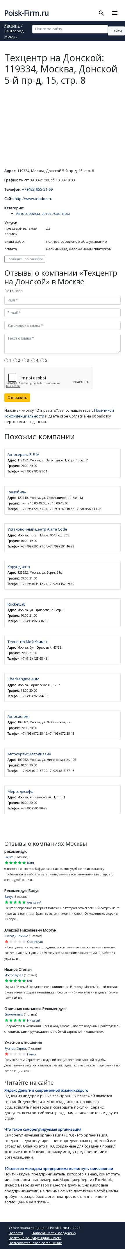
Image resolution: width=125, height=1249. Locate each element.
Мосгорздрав (13, 975)
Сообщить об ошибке (24, 259)
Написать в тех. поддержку (54, 1233)
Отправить (17, 397)
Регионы (12, 26)
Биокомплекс (13, 1014)
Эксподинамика (16, 936)
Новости (16, 1233)
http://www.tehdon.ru (33, 198)
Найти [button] (116, 30)
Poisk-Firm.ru (26, 13)
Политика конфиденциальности (35, 1238)
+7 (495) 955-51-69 (37, 189)
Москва (10, 37)
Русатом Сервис (15, 1048)
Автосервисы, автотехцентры (43, 213)
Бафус (8, 857)
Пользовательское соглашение (35, 1243)
